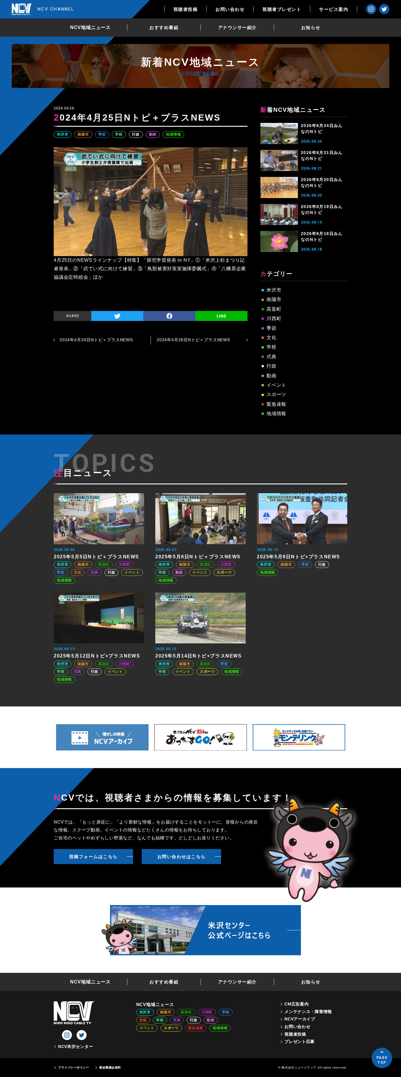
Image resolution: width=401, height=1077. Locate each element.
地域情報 (173, 134)
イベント (276, 385)
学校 (119, 134)
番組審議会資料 (110, 1067)
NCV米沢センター (75, 1046)
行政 (136, 134)
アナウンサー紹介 (237, 27)
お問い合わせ (230, 9)
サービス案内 (333, 9)
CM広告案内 (296, 1004)
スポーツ (276, 394)
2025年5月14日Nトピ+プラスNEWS (198, 655)
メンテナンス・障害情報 (308, 1011)
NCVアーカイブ (299, 1019)
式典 (272, 356)
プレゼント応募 (299, 1041)
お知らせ (311, 27)
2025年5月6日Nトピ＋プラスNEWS (198, 556)
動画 (153, 134)
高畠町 (274, 309)
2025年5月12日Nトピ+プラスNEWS (97, 655)
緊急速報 (276, 404)
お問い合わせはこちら (181, 856)
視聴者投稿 (185, 9)
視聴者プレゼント (281, 9)
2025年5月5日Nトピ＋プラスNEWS (96, 556)
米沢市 (62, 134)
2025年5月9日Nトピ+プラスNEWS (298, 556)
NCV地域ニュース (90, 27)
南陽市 (83, 134)
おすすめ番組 (163, 27)
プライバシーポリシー (73, 1067)
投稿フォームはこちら (93, 856)
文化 (272, 337)
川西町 (274, 318)
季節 (102, 134)
